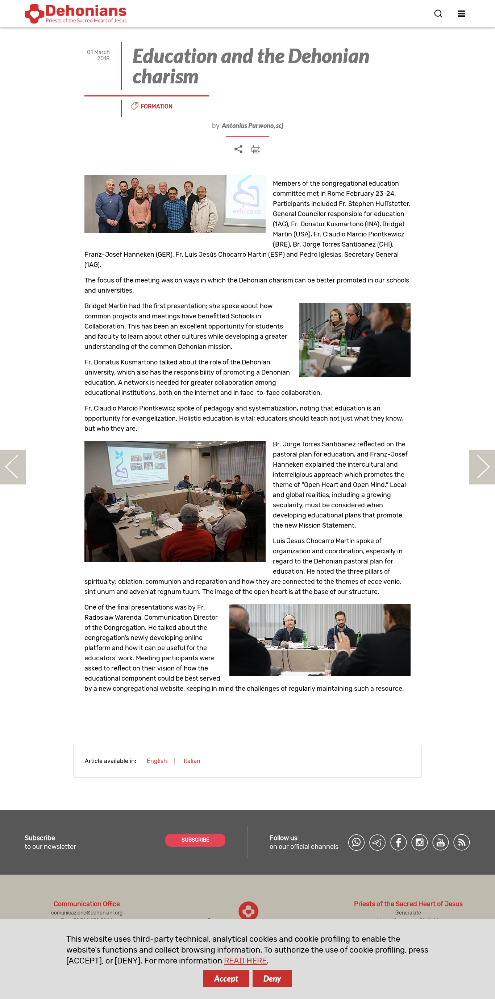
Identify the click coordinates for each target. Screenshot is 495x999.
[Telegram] (377, 842)
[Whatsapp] (356, 842)
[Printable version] (256, 149)
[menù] (462, 13)
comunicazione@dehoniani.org (86, 913)
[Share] (238, 149)
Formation (156, 106)
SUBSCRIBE (195, 840)
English (157, 760)
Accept (226, 978)
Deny (272, 978)
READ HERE (245, 961)
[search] (438, 13)
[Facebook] (398, 842)
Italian (192, 760)
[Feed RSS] (461, 842)
